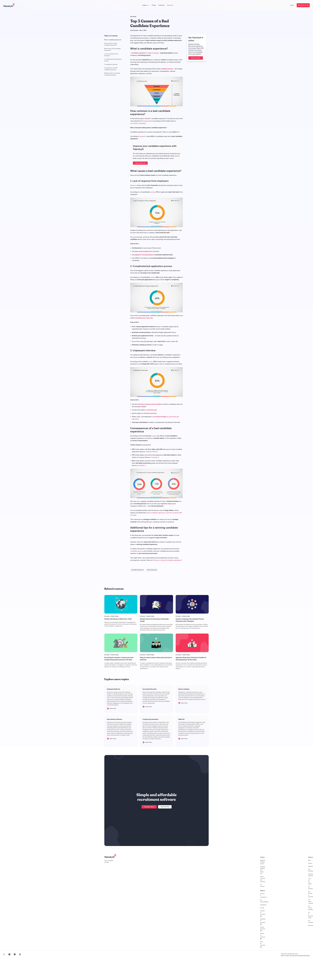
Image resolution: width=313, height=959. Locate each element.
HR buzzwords (146, 121)
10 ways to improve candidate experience (167, 560)
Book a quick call (140, 163)
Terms (282, 955)
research (142, 136)
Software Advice (151, 452)
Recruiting (133, 16)
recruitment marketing (137, 123)
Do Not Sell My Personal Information (300, 955)
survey (153, 192)
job (150, 410)
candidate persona (136, 551)
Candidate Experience (137, 570)
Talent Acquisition (152, 570)
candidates (155, 53)
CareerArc (154, 457)
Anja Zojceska (134, 30)
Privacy (287, 955)
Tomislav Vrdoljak (114, 616)
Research (133, 185)
